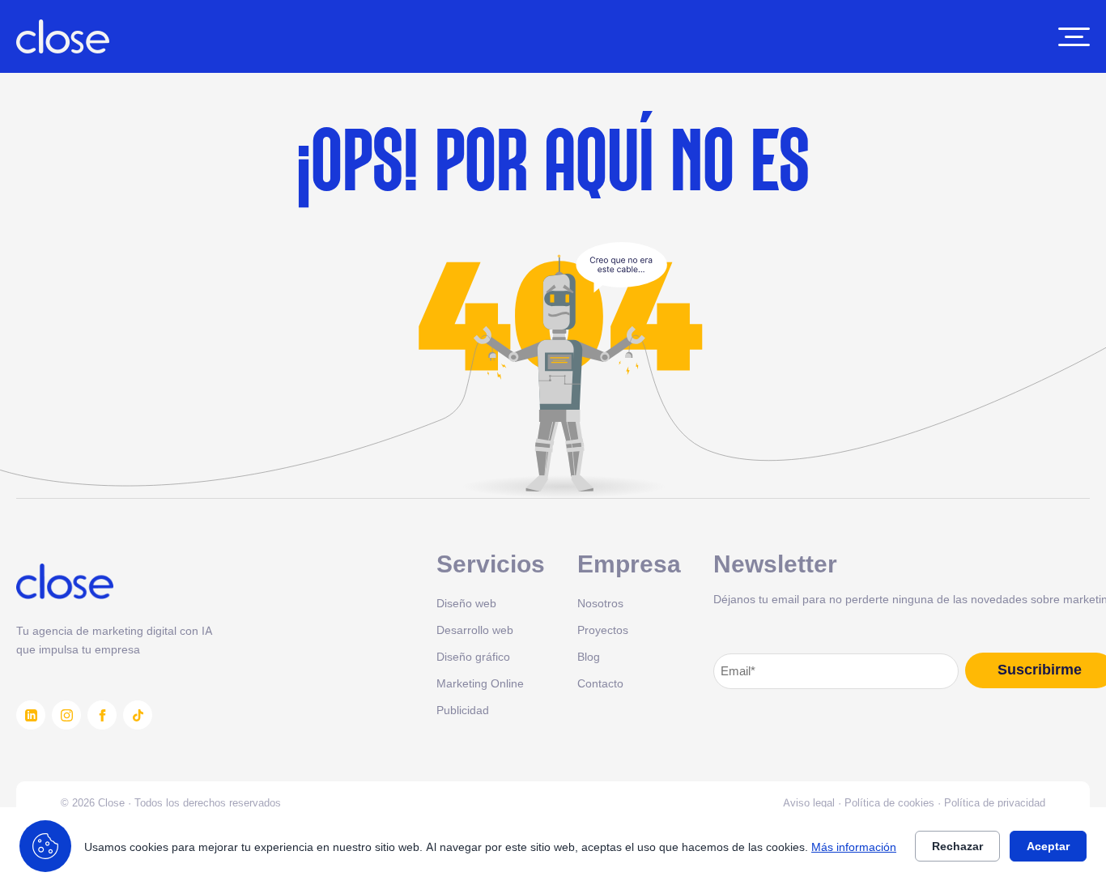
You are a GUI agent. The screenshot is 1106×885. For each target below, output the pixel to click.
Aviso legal (809, 802)
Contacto (600, 683)
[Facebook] (102, 715)
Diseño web (466, 603)
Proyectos (602, 629)
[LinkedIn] (30, 715)
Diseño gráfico (473, 656)
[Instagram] (66, 715)
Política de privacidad (994, 802)
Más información (853, 846)
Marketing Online (480, 683)
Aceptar (1048, 846)
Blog (588, 656)
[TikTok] (137, 715)
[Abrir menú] (1074, 37)
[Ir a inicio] (62, 36)
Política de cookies (889, 802)
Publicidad (462, 710)
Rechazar (957, 846)
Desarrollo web (474, 629)
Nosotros (600, 603)
